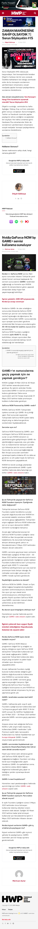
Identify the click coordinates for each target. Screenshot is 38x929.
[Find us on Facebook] (5, 923)
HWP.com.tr (5, 913)
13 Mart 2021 (22, 42)
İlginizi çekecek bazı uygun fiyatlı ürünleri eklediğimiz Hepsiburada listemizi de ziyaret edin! (26, 356)
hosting (11, 913)
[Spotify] (16, 221)
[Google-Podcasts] (21, 221)
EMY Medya (16, 905)
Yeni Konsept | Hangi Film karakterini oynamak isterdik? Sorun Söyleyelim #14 (19, 99)
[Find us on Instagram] (10, 923)
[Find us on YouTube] (8, 923)
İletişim (10, 909)
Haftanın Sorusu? (12, 138)
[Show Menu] (3, 13)
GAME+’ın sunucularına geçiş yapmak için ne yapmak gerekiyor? (20, 351)
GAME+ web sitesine (15, 473)
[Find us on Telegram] (13, 923)
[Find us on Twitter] (2, 923)
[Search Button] (35, 13)
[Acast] (27, 221)
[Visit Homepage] (19, 13)
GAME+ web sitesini (17, 617)
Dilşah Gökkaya (10, 42)
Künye (4, 909)
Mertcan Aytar (9, 249)
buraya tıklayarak (8, 737)
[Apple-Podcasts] (11, 221)
